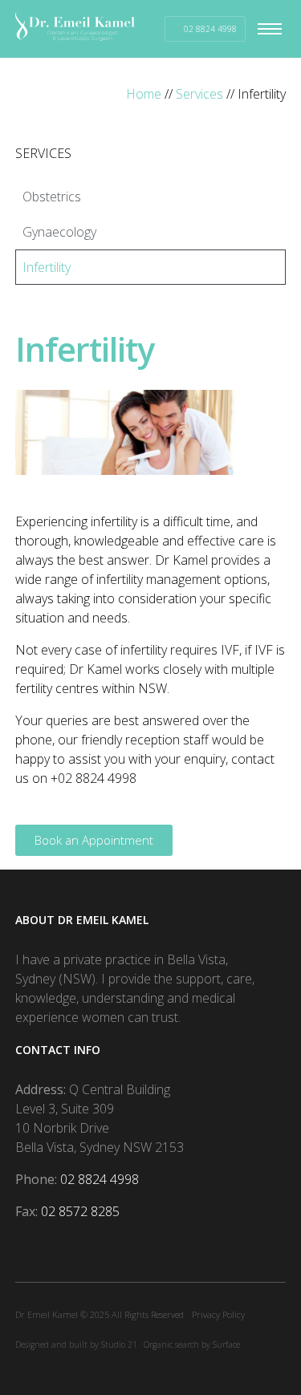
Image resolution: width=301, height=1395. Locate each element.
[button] (274, 29)
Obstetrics (51, 196)
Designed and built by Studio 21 (76, 1344)
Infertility (46, 267)
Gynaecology (59, 232)
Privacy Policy (218, 1314)
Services (199, 94)
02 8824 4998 (99, 1179)
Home (143, 94)
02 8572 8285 (80, 1211)
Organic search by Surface (192, 1344)
